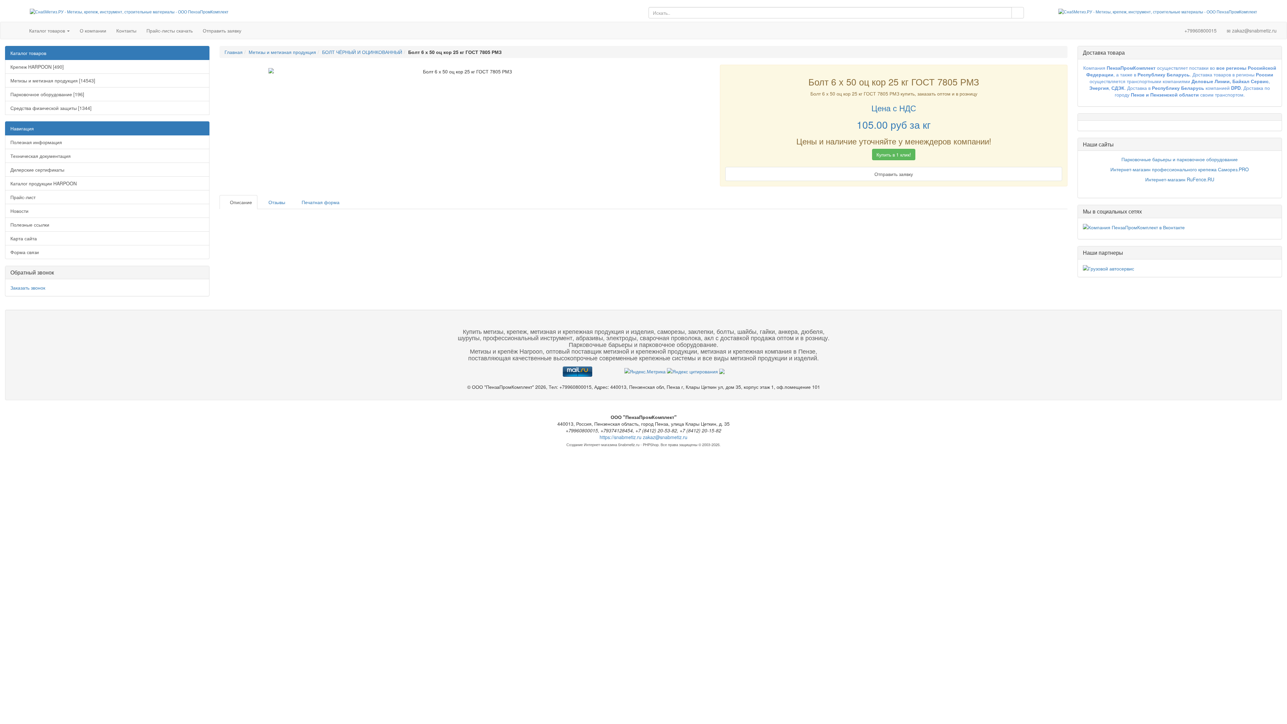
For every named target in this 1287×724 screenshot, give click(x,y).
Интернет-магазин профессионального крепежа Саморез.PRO (1179, 169)
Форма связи (24, 252)
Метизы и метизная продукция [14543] (52, 80)
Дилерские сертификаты (37, 169)
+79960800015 (1200, 30)
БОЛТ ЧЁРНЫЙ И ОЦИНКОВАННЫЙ (362, 52)
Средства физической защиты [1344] (50, 108)
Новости (19, 210)
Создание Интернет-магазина (591, 444)
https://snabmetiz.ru (620, 437)
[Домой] (17, 30)
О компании (93, 30)
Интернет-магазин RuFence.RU (1179, 179)
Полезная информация (36, 142)
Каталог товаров (47, 30)
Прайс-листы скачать (169, 30)
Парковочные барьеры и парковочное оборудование (1179, 159)
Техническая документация (40, 156)
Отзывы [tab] (276, 202)
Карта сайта (23, 238)
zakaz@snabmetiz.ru (1254, 30)
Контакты (126, 30)
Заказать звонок (27, 287)
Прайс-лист (23, 197)
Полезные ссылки (29, 224)
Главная (234, 52)
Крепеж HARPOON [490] (37, 66)
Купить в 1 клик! (893, 154)
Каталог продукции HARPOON (43, 183)
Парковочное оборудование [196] (47, 94)
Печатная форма (320, 202)
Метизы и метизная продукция (282, 52)
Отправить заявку (222, 30)
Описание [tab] (240, 202)
